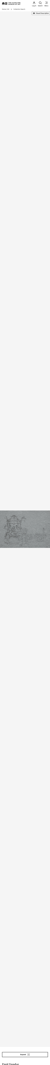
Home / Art (5, 9)
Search (40, 6)
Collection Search (19, 9)
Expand (23, 1054)
